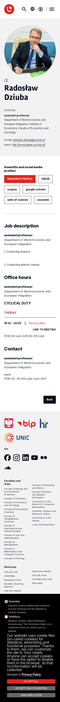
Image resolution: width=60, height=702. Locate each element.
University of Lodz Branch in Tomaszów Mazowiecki (43, 504)
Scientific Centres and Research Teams (44, 512)
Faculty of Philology (14, 558)
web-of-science (17, 199)
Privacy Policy (31, 674)
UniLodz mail (11, 572)
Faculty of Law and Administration (14, 536)
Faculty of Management (11, 543)
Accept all (31, 681)
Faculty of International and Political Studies (13, 528)
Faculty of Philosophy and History (43, 486)
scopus (12, 189)
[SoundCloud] (8, 467)
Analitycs (14, 616)
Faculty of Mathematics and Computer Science (14, 551)
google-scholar (36, 189)
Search (24, 9)
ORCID (46, 178)
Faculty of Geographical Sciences (11, 519)
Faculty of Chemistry (15, 498)
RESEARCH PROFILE (19, 178)
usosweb (43, 199)
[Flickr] (44, 457)
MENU (51, 9)
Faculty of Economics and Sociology (15, 503)
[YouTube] (35, 457)
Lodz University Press (43, 524)
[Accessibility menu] (40, 9)
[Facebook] (8, 457)
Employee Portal (12, 580)
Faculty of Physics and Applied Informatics (41, 494)
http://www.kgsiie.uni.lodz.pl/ (28, 144)
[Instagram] (17, 457)
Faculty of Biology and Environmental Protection (16, 491)
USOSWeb (9, 576)
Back (49, 399)
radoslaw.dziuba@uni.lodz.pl (29, 140)
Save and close (31, 695)
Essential (14, 601)
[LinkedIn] (26, 457)
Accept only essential (31, 688)
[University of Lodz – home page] (9, 9)
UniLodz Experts (12, 590)
